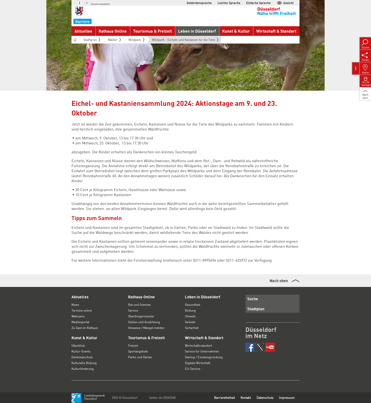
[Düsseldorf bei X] (260, 347)
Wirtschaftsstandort (198, 345)
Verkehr (190, 322)
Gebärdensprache (199, 3)
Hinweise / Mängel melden (146, 328)
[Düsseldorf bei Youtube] (270, 347)
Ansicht (288, 3)
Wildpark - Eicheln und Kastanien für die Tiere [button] (183, 40)
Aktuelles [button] (83, 31)
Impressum (287, 397)
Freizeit (133, 345)
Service (133, 310)
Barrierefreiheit (224, 397)
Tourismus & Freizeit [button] (152, 31)
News (75, 305)
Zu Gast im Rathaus (84, 328)
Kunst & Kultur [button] (236, 31)
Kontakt (246, 397)
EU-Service (192, 369)
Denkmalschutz (82, 357)
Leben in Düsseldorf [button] (197, 31)
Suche (252, 298)
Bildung (190, 310)
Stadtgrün (90, 40)
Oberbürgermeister (141, 316)
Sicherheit (192, 328)
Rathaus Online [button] (113, 31)
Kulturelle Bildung (84, 363)
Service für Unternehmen (202, 351)
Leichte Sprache (229, 3)
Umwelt (190, 316)
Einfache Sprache (258, 3)
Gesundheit (192, 305)
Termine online (81, 310)
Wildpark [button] (134, 40)
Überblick (78, 345)
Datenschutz (265, 397)
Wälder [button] (112, 40)
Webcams (78, 316)
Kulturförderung (82, 369)
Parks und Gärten (140, 357)
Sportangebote (138, 351)
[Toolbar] (356, 68)
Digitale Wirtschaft (197, 363)
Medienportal (80, 322)
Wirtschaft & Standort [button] (276, 31)
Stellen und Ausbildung (144, 322)
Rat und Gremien (139, 305)
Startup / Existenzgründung (204, 357)
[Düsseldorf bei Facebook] (249, 347)
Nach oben (279, 280)
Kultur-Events (81, 351)
